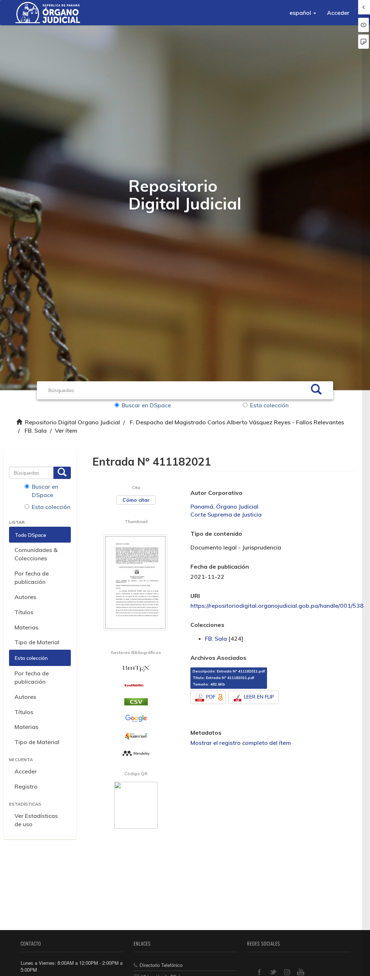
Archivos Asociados (218, 657)
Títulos (23, 612)
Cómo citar (136, 500)
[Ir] (316, 390)
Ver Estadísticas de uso (36, 820)
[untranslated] (136, 752)
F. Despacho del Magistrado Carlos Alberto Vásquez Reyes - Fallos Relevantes (237, 422)
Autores (25, 597)
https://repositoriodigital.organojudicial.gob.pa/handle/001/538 (276, 605)
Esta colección (269, 405)
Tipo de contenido (216, 533)
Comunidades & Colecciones (35, 554)
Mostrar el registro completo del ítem (240, 742)
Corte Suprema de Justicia (226, 514)
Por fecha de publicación (31, 577)
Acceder (25, 771)
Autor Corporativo (216, 492)
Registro (26, 786)
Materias (26, 627)
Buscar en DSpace (146, 405)
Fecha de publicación (219, 566)
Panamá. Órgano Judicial (224, 506)
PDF (210, 696)
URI (195, 595)
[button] (303, 12)
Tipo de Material (36, 642)
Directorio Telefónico (160, 965)
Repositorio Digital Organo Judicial (72, 422)
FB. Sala (36, 430)
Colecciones (207, 624)
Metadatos (205, 732)
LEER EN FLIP (259, 696)
